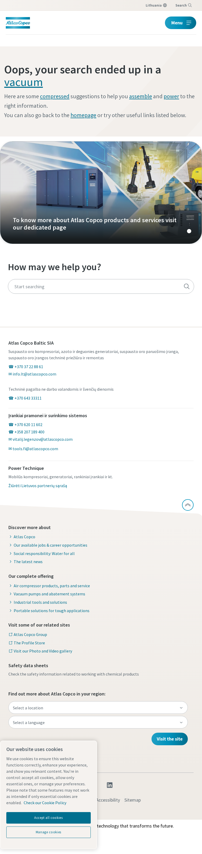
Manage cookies (48, 832)
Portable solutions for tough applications (51, 610)
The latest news (28, 561)
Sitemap (132, 800)
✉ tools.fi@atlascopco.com (33, 448)
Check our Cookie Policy (45, 802)
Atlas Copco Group (30, 634)
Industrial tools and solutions (40, 602)
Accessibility (108, 800)
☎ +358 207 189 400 (26, 431)
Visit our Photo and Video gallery (43, 651)
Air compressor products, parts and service (52, 585)
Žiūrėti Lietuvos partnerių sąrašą (37, 485)
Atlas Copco (24, 536)
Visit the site (170, 739)
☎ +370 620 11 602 (25, 424)
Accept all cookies (48, 817)
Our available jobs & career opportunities (50, 545)
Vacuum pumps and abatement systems (49, 593)
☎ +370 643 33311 (25, 398)
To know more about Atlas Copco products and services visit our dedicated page (101, 193)
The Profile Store (29, 642)
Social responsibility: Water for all (44, 553)
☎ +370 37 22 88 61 (25, 366)
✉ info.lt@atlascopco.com (32, 374)
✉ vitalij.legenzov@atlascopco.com (40, 439)
